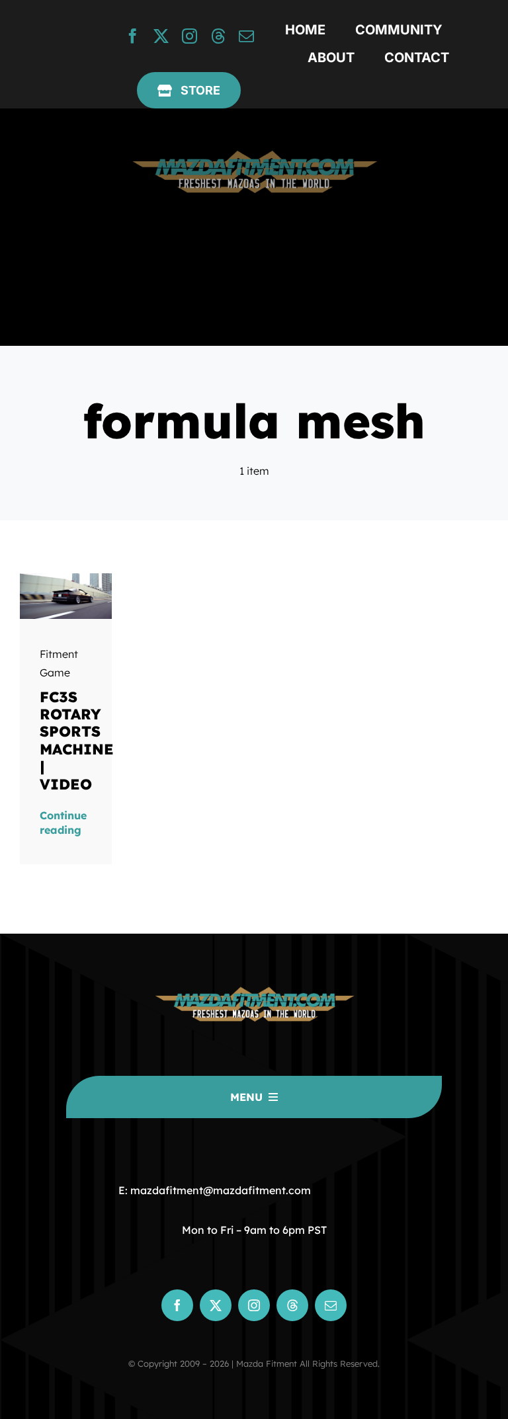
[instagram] (189, 36)
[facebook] (132, 36)
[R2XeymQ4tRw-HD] (66, 578)
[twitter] (161, 36)
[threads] (218, 36)
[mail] (246, 36)
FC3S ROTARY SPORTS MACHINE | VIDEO (77, 740)
